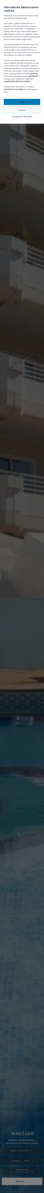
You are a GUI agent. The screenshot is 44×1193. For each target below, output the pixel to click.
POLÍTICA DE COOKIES (13, 89)
